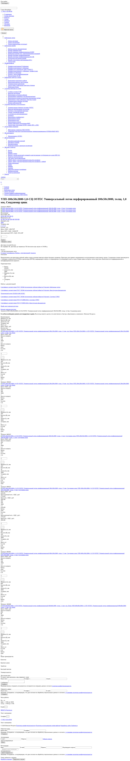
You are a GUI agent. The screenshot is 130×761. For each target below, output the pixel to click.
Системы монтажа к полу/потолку (14, 104)
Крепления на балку (14, 118)
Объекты (7, 20)
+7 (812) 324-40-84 (6, 719)
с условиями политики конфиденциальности (78, 692)
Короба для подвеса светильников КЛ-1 (20, 60)
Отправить (4, 684)
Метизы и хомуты (9, 147)
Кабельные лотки (9, 38)
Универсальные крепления (16, 84)
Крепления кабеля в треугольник (18, 82)
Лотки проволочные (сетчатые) (17, 44)
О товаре (3, 253)
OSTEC (3, 177)
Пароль (23, 739)
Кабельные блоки (13, 87)
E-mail (2, 739)
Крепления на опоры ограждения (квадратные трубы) (24, 98)
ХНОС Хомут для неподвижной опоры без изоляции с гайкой (27, 161)
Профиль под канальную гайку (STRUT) (20, 69)
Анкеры (10, 168)
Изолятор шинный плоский (16, 141)
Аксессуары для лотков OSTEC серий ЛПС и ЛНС (23, 125)
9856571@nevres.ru (6, 710)
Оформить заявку (6, 241)
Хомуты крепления (14, 172)
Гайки (10, 164)
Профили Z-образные (14, 72)
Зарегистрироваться (6, 752)
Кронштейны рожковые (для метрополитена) (21, 96)
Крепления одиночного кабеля (17, 80)
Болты (10, 150)
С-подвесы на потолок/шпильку (18, 114)
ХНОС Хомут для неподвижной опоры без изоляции (24, 160)
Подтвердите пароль (69, 747)
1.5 (5, 225)
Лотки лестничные (14, 42)
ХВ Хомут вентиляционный (16, 158)
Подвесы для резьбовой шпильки (18, 111)
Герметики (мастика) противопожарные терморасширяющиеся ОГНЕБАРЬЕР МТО (33, 131)
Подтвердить (4, 3)
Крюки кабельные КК (14, 103)
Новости (6, 17)
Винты (10, 152)
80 (3, 216)
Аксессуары (11, 61)
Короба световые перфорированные (19, 55)
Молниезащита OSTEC (15, 136)
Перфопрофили (9, 63)
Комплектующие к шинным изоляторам (20, 145)
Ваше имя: (4, 679)
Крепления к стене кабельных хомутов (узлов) (22, 99)
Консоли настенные (14, 93)
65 (12, 216)
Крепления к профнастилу (16, 117)
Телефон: (27, 679)
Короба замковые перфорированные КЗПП (21, 52)
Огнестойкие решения (11, 126)
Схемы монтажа (9, 16)
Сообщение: (4, 682)
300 (11, 219)
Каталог (3, 33)
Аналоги (33, 253)
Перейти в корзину (6, 759)
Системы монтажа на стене (12, 88)
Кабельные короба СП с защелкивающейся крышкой (24, 53)
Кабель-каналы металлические (17, 49)
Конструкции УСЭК (14, 76)
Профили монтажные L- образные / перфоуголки (23, 71)
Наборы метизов (13, 171)
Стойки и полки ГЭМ (14, 91)
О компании (8, 14)
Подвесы (11, 115)
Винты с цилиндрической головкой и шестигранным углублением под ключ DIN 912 (34, 155)
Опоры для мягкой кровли (16, 112)
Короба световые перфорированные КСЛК (21, 57)
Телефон (26, 691)
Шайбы (10, 166)
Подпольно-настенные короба (17, 58)
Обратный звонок (8, 29)
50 (1, 216)
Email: (48, 679)
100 (5, 216)
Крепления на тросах (14, 122)
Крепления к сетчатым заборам (17, 95)
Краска (6, 174)
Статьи (6, 19)
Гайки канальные (13, 163)
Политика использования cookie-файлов (48, 725)
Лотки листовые (13, 41)
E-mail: (48, 691)
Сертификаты (10, 253)
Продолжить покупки (18, 759)
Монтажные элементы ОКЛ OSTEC (19, 130)
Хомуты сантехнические (15, 157)
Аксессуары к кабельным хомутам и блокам (21, 85)
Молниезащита (9, 133)
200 (10, 216)
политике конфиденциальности (61, 686)
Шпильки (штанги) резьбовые (17, 169)
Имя (2, 747)
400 (13, 219)
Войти (3, 742)
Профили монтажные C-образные (18, 68)
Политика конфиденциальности (26, 725)
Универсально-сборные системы (18, 101)
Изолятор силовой (13, 142)
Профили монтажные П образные (18, 66)
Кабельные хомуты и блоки (12, 77)
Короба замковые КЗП (15, 50)
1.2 (3, 225)
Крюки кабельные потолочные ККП (19, 123)
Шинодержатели (9, 137)
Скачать (6, 22)
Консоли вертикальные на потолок (18, 109)
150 (8, 216)
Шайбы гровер (12, 153)
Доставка (7, 24)
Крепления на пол (13, 120)
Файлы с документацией (22, 253)
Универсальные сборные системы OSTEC (21, 107)
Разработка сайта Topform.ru (69, 725)
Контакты (7, 25)
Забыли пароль (47, 739)
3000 (2, 222)
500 (16, 219)
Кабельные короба (10, 45)
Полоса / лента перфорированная (18, 74)
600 (18, 219)
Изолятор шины (13, 144)
